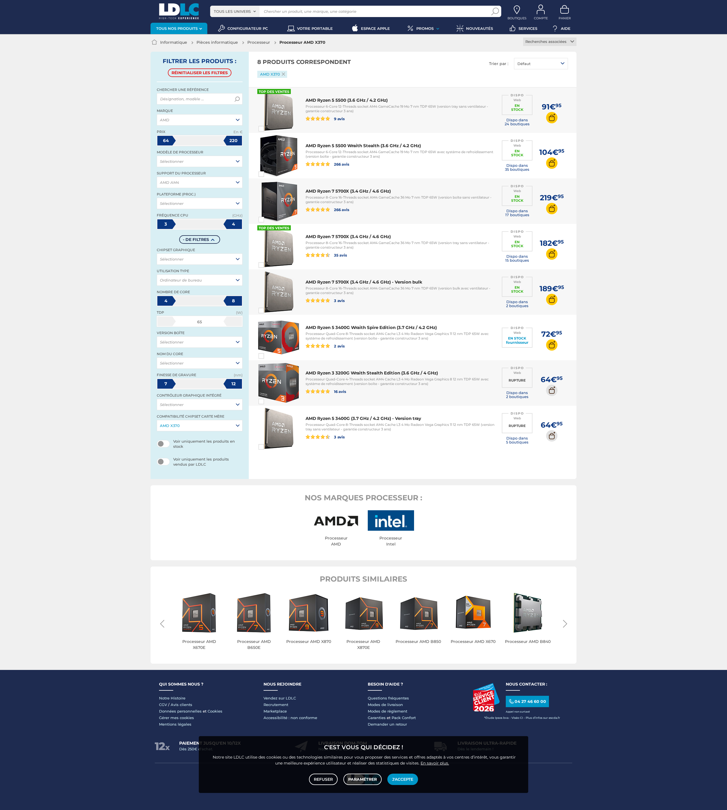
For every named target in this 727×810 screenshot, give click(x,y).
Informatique (173, 42)
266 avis (341, 164)
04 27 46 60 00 (530, 701)
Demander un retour (387, 724)
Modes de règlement (387, 711)
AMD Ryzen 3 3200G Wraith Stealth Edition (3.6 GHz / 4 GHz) (372, 373)
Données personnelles (180, 711)
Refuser (323, 779)
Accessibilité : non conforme (290, 717)
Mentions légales (175, 724)
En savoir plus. (435, 763)
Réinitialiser (200, 72)
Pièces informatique (217, 42)
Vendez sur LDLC (280, 698)
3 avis (339, 300)
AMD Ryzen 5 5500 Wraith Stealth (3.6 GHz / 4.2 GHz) (363, 145)
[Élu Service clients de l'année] (486, 710)
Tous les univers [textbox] (232, 11)
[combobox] (235, 11)
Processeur (258, 42)
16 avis (339, 391)
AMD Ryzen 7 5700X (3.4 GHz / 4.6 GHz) (348, 191)
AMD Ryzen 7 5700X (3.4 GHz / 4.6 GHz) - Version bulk (364, 282)
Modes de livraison (385, 704)
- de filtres (196, 239)
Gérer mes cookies (176, 717)
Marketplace (275, 711)
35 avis (340, 255)
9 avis (339, 118)
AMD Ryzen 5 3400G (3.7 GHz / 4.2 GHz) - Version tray (363, 418)
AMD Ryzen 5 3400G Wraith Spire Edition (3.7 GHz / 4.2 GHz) (371, 327)
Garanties (377, 717)
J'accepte (402, 779)
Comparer (271, 128)
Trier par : (498, 63)
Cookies (215, 711)
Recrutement (276, 704)
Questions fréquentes (388, 698)
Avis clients (181, 704)
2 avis (339, 346)
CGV (163, 704)
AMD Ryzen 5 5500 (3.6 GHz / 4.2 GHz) (347, 100)
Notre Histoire (172, 698)
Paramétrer (362, 779)
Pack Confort (404, 717)
